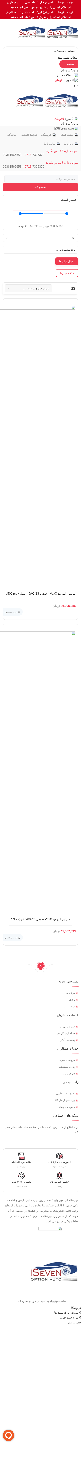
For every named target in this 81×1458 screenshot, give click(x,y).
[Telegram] (70, 1140)
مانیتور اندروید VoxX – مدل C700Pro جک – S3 (40, 919)
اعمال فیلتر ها (66, 261)
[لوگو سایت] (62, 32)
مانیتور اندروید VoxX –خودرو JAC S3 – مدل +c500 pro (40, 593)
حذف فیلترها (67, 273)
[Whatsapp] (63, 1140)
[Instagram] (77, 1140)
